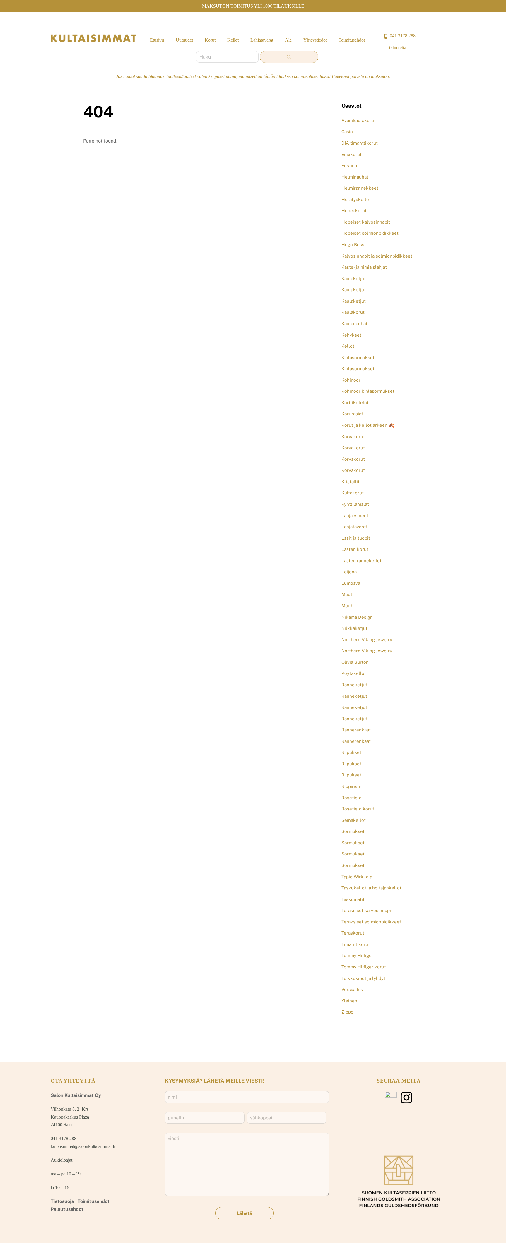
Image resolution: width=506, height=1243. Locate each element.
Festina (349, 165)
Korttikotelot (355, 402)
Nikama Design (357, 617)
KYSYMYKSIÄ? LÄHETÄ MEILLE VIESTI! (214, 1081)
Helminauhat (354, 176)
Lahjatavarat (261, 39)
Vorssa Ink (352, 989)
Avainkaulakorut (358, 120)
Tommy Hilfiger (357, 955)
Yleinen (349, 1000)
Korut (210, 39)
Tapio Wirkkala (356, 876)
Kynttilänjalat (355, 504)
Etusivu (157, 39)
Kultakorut (352, 492)
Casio (347, 131)
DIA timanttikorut (359, 142)
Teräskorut (352, 932)
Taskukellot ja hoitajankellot (371, 887)
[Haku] (289, 57)
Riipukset (351, 752)
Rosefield (351, 797)
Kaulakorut (353, 312)
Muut (346, 594)
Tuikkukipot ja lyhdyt (363, 978)
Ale (288, 39)
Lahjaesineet (354, 515)
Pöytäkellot (353, 673)
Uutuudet (184, 39)
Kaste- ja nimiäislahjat (364, 267)
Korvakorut (353, 436)
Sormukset (353, 831)
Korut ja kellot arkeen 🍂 (367, 425)
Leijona (349, 571)
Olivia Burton (355, 662)
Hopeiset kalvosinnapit (365, 222)
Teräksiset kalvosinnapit (367, 910)
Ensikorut (351, 154)
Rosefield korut (357, 808)
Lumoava (350, 583)
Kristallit (350, 481)
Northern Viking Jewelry (366, 639)
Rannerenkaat (356, 729)
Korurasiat (352, 413)
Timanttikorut (355, 944)
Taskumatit (353, 899)
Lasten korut (354, 549)
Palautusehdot (67, 1209)
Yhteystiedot (315, 39)
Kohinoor (350, 380)
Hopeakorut (354, 210)
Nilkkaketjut (354, 628)
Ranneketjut (354, 684)
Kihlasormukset (358, 357)
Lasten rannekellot (361, 560)
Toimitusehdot (352, 39)
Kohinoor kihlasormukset (367, 391)
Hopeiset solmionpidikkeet (370, 233)
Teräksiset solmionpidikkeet (371, 921)
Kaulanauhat (354, 323)
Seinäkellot (353, 820)
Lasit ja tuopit (355, 538)
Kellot (233, 39)
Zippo (347, 1011)
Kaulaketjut (353, 278)
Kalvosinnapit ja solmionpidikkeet (376, 255)
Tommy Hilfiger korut (363, 966)
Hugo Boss (352, 244)
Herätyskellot (356, 199)
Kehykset (351, 334)
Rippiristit (351, 786)
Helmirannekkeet (359, 188)
